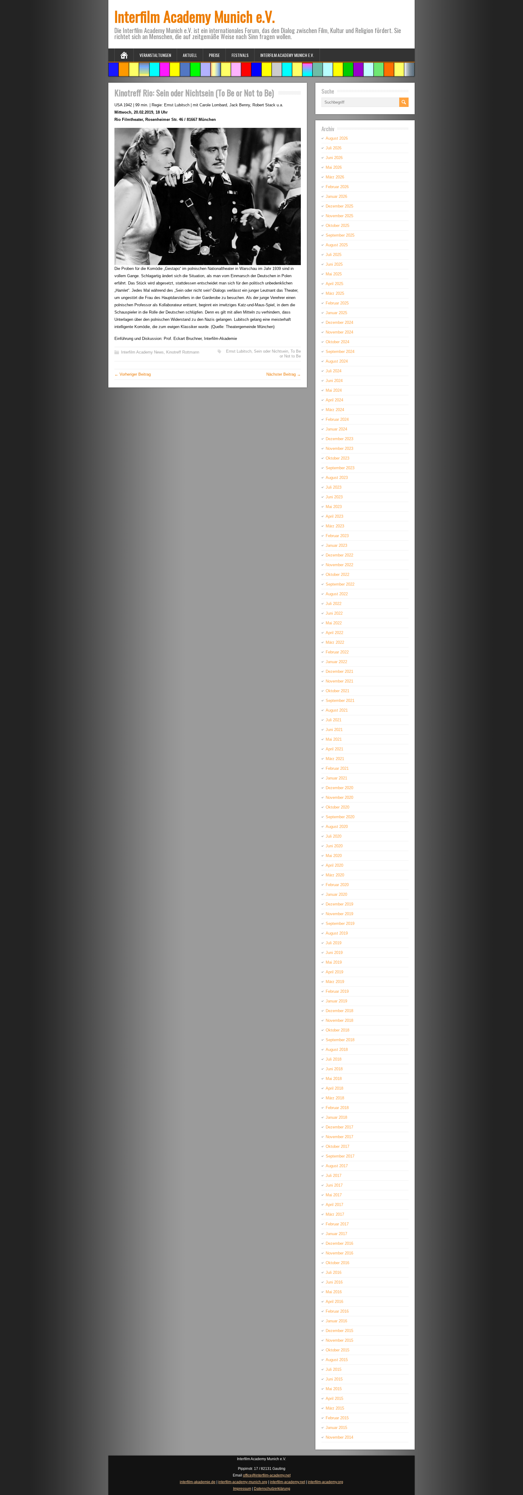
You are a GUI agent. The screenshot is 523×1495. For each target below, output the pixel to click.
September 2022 (340, 584)
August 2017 (337, 1166)
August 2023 (337, 477)
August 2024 (337, 361)
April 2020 (334, 865)
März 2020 (335, 875)
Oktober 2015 (337, 1350)
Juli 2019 (333, 943)
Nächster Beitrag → (283, 374)
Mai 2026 (334, 167)
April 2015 (334, 1398)
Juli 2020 (333, 836)
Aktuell (190, 55)
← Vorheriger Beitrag (132, 374)
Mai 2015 (334, 1389)
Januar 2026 (336, 196)
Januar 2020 (336, 894)
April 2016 (334, 1301)
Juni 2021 (334, 729)
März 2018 (335, 1098)
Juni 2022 (334, 613)
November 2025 (339, 216)
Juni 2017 (334, 1185)
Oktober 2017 (337, 1146)
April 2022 (334, 632)
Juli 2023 (333, 487)
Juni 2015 (334, 1379)
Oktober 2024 (337, 342)
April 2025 (334, 283)
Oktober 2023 (337, 458)
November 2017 (339, 1137)
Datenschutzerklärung (272, 1489)
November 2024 (339, 332)
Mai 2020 (334, 855)
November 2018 (339, 1020)
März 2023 (335, 526)
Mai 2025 (334, 274)
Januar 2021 (336, 778)
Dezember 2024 (339, 322)
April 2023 (334, 516)
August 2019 (337, 933)
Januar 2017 (336, 1233)
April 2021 (334, 749)
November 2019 (339, 914)
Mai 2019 (334, 962)
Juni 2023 (334, 497)
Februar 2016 (337, 1311)
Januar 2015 (336, 1427)
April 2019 (334, 972)
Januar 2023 (336, 545)
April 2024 (334, 400)
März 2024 (335, 409)
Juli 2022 (333, 603)
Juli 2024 (333, 371)
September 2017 (340, 1156)
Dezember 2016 (339, 1243)
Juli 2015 (333, 1369)
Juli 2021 (333, 720)
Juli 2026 (333, 148)
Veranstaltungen (155, 55)
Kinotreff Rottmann (182, 352)
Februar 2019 (337, 991)
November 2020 (339, 797)
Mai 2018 (334, 1078)
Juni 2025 (334, 264)
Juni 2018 (334, 1069)
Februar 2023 (337, 535)
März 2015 (335, 1408)
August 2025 (337, 245)
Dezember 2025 (339, 206)
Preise (214, 55)
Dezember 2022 (339, 555)
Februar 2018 (337, 1107)
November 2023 (339, 448)
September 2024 (340, 351)
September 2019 (340, 923)
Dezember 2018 (339, 1010)
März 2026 (335, 177)
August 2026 (337, 138)
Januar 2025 (336, 313)
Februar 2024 (337, 419)
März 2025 (335, 293)
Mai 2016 (334, 1292)
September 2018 (340, 1040)
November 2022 (339, 565)
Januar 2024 (336, 429)
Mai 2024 (334, 390)
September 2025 (340, 235)
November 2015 (339, 1340)
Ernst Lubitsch (239, 351)
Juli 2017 (333, 1175)
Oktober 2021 (337, 691)
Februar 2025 (337, 303)
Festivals (240, 55)
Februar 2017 (337, 1224)
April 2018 (334, 1088)
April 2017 (334, 1204)
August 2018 (337, 1049)
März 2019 (335, 981)
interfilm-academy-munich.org (242, 1482)
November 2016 (339, 1253)
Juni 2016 (334, 1282)
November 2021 (339, 681)
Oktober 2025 (337, 225)
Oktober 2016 (337, 1263)
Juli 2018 (333, 1059)
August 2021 (337, 710)
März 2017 (335, 1214)
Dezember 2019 (339, 904)
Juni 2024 (334, 380)
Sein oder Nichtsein (271, 351)
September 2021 (340, 700)
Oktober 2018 (337, 1030)
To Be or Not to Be (290, 353)
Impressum (242, 1489)
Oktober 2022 (337, 574)
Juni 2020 (334, 846)
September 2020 (340, 817)
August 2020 (337, 826)
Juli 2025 (333, 254)
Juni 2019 (334, 952)
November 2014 (339, 1437)
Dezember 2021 (339, 671)
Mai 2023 (334, 506)
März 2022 (335, 642)
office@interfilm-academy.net (267, 1475)
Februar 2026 (337, 186)
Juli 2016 (333, 1272)
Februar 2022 (337, 652)
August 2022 (337, 594)
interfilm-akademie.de (197, 1482)
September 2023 (340, 468)
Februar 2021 (337, 768)
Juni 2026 (334, 157)
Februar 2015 (337, 1418)
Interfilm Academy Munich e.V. (194, 16)
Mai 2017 (334, 1195)
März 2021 (335, 758)
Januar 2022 (336, 661)
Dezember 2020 (339, 788)
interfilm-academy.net (287, 1482)
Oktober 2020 (337, 807)
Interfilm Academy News (142, 352)
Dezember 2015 (339, 1330)
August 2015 (337, 1359)
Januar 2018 (336, 1117)
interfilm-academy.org (325, 1482)
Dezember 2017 (339, 1127)
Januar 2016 (336, 1321)
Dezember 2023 (339, 439)
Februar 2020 (337, 884)
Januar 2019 (336, 1001)
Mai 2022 (334, 623)
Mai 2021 (334, 739)
